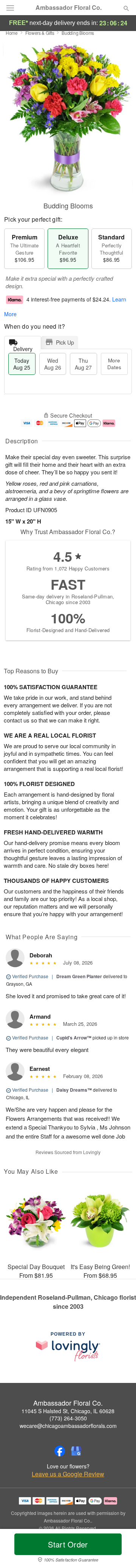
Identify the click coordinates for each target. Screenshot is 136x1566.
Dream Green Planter (79, 976)
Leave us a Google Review (68, 1474)
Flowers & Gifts (39, 33)
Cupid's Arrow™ (73, 1037)
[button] (119, 1549)
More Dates (114, 364)
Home (12, 33)
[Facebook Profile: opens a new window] (59, 1451)
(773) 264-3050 (68, 1418)
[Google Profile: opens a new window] (76, 1451)
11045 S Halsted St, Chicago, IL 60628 (68, 1411)
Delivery (22, 347)
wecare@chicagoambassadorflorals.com (68, 1425)
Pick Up (65, 342)
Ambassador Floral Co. (69, 8)
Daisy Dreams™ (74, 1089)
